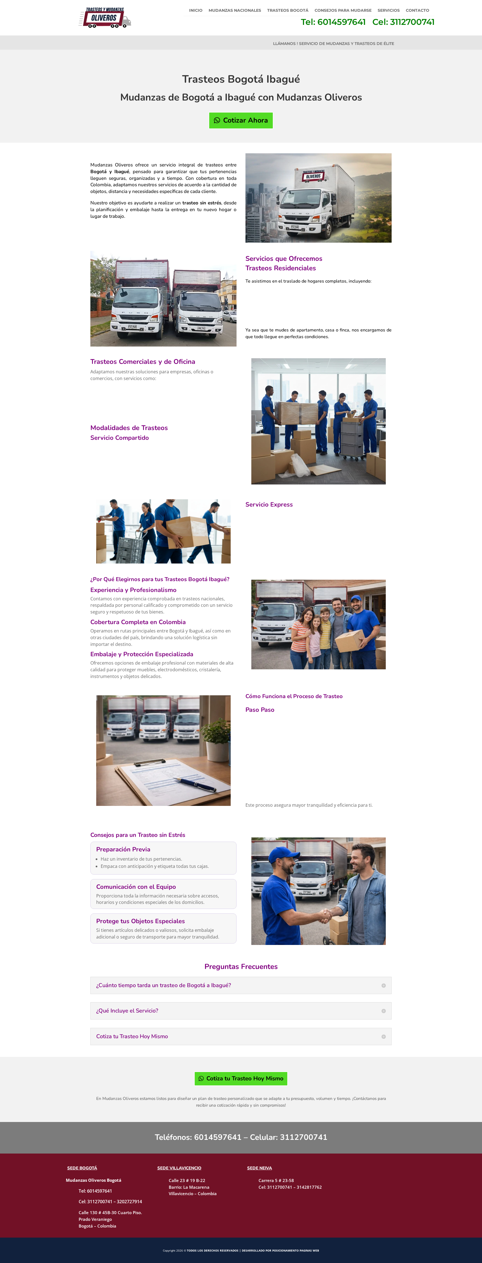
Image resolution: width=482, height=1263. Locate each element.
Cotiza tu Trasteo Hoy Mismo (244, 1078)
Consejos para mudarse (343, 10)
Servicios (389, 10)
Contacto (417, 10)
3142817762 (309, 1187)
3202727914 (129, 1201)
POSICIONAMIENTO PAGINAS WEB (295, 1250)
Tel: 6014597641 (333, 22)
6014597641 (218, 1137)
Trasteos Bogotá (288, 10)
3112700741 (303, 1137)
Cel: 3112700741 (403, 22)
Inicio (196, 10)
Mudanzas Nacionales (235, 10)
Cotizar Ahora (245, 120)
